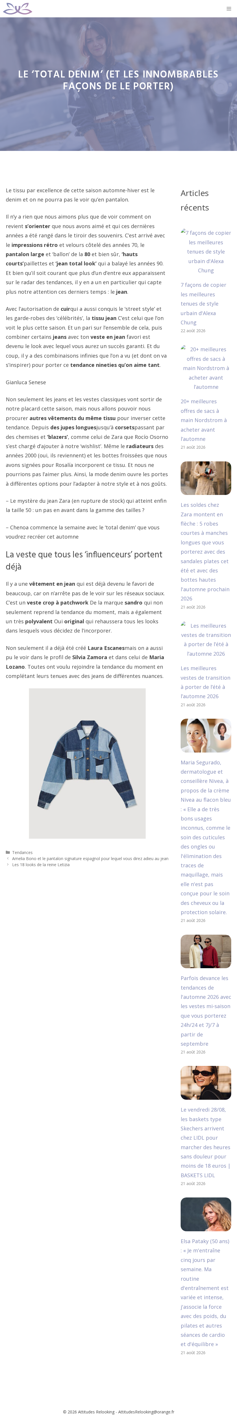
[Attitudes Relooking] (17, 8)
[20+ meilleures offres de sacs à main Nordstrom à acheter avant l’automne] (206, 386)
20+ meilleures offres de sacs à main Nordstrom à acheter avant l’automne (204, 420)
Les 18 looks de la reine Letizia (41, 864)
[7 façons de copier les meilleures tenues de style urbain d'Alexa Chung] (206, 270)
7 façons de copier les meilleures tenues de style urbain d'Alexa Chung (203, 303)
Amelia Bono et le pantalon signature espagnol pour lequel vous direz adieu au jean (90, 858)
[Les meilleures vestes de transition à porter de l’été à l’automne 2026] (206, 653)
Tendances (22, 852)
